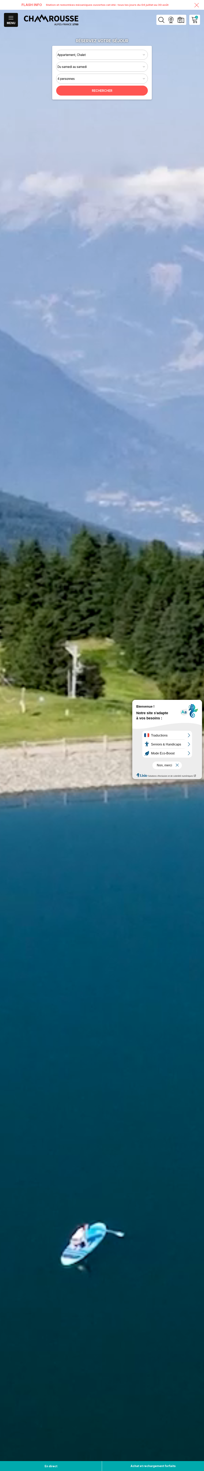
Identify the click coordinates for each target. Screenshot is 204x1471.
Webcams (170, 19)
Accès (180, 19)
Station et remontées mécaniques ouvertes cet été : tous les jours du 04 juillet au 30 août (107, 4)
